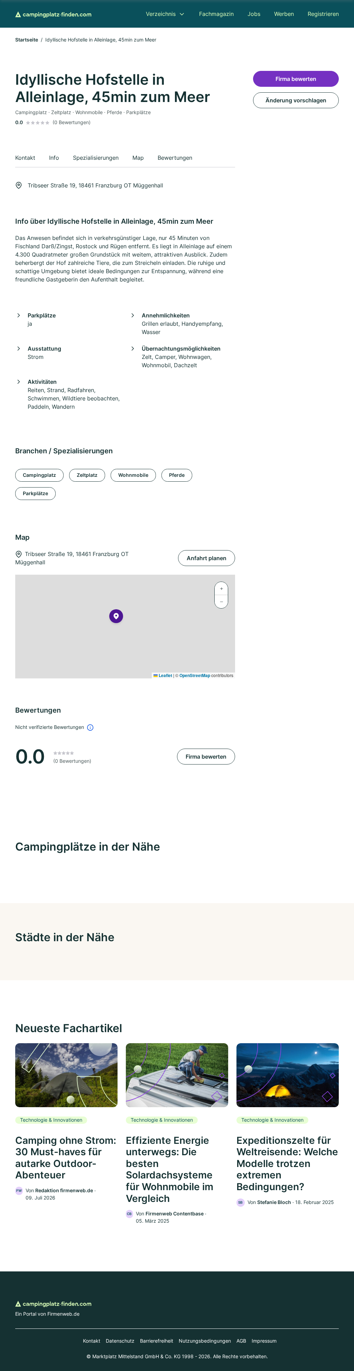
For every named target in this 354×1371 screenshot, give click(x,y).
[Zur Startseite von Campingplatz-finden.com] (53, 14)
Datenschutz (120, 1341)
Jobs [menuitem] (254, 13)
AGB (241, 1341)
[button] (116, 618)
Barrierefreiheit (156, 1341)
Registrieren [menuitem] (323, 13)
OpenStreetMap (194, 675)
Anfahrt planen (206, 558)
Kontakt (91, 1341)
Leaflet (165, 675)
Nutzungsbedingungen (205, 1341)
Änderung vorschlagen (296, 100)
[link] (66, 1122)
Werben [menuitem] (284, 13)
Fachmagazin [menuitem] (216, 13)
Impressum (264, 1341)
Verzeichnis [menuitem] (161, 13)
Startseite (26, 40)
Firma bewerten (206, 756)
